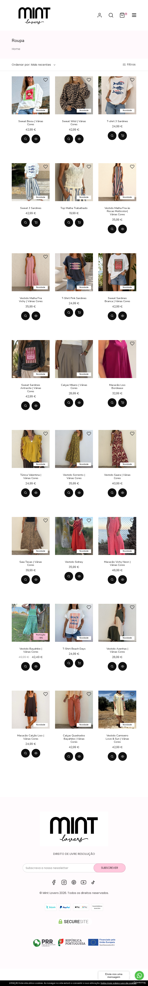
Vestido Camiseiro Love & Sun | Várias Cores (117, 739)
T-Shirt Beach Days (74, 648)
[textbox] (31, 64)
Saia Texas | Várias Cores (30, 563)
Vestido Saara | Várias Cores (117, 476)
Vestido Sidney (74, 562)
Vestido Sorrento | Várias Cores (74, 476)
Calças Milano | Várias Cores (74, 386)
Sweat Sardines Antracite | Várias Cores (30, 388)
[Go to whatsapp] (139, 975)
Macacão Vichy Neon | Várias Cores (117, 563)
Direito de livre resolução (74, 854)
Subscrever (109, 868)
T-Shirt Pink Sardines (74, 298)
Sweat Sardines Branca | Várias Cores (117, 299)
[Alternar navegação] (111, 15)
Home (16, 49)
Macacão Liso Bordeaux (117, 386)
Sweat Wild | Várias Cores (74, 122)
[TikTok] (93, 882)
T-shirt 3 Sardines (117, 121)
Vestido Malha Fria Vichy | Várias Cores (31, 299)
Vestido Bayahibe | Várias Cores (30, 650)
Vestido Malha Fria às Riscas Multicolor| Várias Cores (117, 211)
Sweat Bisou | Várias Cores (30, 122)
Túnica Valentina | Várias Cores (30, 476)
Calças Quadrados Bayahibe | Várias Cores (74, 739)
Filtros (131, 64)
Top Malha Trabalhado (74, 208)
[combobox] (34, 64)
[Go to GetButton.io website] (139, 982)
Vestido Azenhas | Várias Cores (117, 650)
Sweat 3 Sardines (30, 208)
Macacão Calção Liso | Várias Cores (30, 737)
